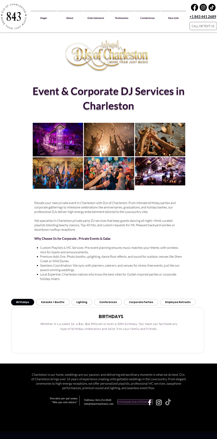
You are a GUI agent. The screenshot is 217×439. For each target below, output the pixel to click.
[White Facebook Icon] (149, 402)
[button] (96, 16)
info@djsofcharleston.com (98, 403)
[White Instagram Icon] (159, 402)
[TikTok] (212, 7)
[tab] (22, 302)
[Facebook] (194, 7)
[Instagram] (203, 7)
